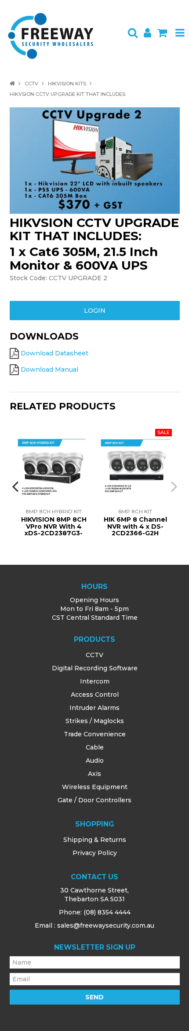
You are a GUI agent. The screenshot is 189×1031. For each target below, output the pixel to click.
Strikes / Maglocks (94, 721)
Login (94, 310)
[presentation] (16, 486)
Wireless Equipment (94, 787)
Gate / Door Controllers (94, 800)
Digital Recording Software (95, 668)
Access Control (95, 694)
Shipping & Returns (94, 840)
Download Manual (49, 369)
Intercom (94, 681)
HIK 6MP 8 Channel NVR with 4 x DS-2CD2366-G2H (135, 526)
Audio (95, 760)
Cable (95, 747)
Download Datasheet (54, 353)
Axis (94, 774)
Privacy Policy (95, 853)
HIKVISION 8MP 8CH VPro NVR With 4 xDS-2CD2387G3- (54, 526)
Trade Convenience (95, 734)
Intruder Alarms (94, 708)
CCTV (31, 83)
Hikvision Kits (67, 83)
